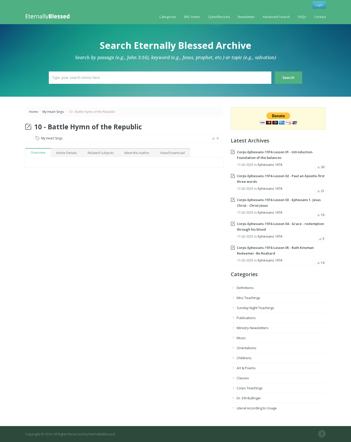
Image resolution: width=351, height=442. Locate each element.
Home (33, 112)
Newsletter (246, 16)
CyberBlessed (219, 16)
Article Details (66, 152)
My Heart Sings (53, 112)
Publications (246, 317)
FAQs (302, 16)
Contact (320, 16)
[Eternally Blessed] (48, 16)
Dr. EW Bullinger (249, 398)
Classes (243, 378)
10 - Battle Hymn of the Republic (88, 126)
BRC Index (192, 16)
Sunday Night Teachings (255, 307)
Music (241, 338)
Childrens (244, 358)
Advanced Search (276, 16)
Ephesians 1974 (270, 164)
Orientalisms (246, 348)
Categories (167, 16)
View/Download (172, 152)
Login (319, 5)
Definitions (245, 287)
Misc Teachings (248, 297)
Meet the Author (137, 152)
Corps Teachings (250, 388)
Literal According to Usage (257, 408)
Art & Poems (246, 368)
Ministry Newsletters (253, 328)
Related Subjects (101, 152)
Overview (38, 152)
